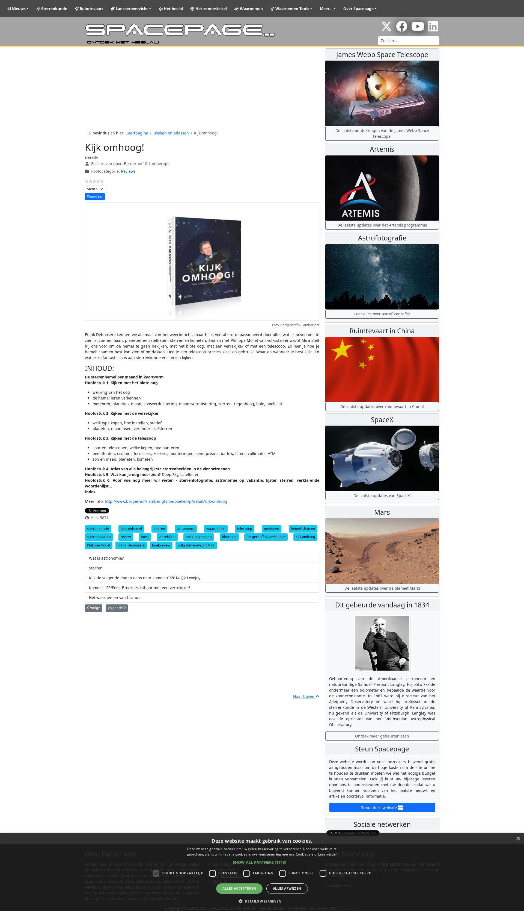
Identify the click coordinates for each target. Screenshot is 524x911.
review (126, 536)
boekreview (161, 545)
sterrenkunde (98, 528)
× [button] (518, 839)
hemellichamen (303, 528)
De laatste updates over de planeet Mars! (382, 588)
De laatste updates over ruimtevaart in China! (382, 406)
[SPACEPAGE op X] (386, 29)
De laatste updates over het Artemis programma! (382, 225)
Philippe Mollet (98, 545)
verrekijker (167, 536)
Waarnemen (251, 8)
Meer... (326, 8)
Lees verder (327, 854)
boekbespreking (199, 536)
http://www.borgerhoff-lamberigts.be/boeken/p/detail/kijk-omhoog (166, 501)
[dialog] (262, 872)
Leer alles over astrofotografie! (382, 313)
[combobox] (408, 40)
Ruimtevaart (91, 8)
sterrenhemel (131, 528)
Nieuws (18, 8)
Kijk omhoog (305, 536)
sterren (159, 528)
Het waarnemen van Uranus (114, 597)
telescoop (244, 528)
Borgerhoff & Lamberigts (265, 536)
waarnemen (215, 528)
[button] (262, 862)
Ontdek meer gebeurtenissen (382, 736)
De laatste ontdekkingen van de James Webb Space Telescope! (382, 133)
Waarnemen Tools (291, 8)
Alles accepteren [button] (239, 888)
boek (145, 536)
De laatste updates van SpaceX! (382, 495)
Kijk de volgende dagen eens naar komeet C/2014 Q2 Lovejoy (144, 577)
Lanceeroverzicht (131, 8)
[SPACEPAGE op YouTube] (417, 29)
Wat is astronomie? (106, 558)
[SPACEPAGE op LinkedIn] (433, 29)
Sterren (96, 568)
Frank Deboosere (131, 545)
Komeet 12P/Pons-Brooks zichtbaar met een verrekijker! (139, 587)
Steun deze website (379, 807)
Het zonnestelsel (210, 8)
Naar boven (304, 696)
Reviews (128, 171)
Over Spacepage (358, 8)
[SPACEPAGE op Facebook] (401, 29)
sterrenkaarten (99, 536)
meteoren (271, 528)
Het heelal (173, 8)
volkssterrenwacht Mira (196, 545)
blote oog (229, 536)
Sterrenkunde (53, 8)
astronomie (186, 528)
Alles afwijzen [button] (287, 888)
